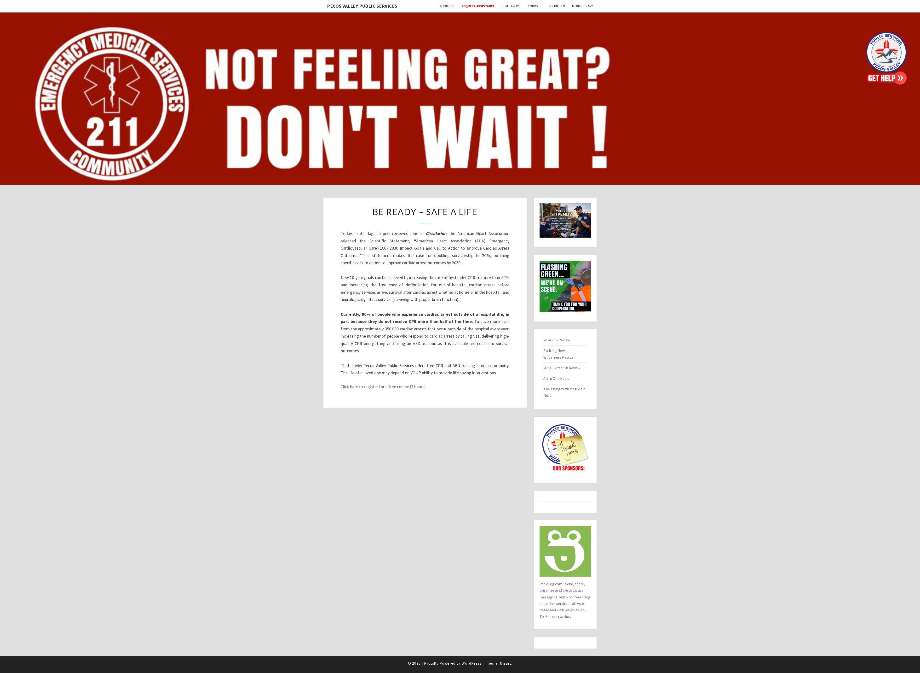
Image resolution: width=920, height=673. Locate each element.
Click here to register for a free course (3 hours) (383, 386)
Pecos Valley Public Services (362, 6)
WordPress (472, 663)
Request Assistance (477, 6)
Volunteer (557, 6)
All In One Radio (556, 378)
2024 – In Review (556, 340)
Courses (534, 6)
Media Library (582, 6)
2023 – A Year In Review (561, 367)
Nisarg (506, 663)
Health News (511, 6)
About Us (447, 6)
